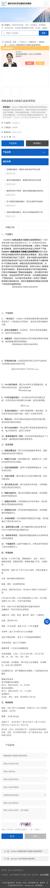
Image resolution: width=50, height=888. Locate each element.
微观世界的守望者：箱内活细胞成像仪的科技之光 (26, 191)
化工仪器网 (44, 875)
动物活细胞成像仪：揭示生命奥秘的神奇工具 (24, 212)
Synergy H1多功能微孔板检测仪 (23, 859)
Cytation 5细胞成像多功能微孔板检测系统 (26, 851)
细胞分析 (32, 42)
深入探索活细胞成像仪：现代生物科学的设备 (24, 201)
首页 (15, 42)
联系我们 (37, 143)
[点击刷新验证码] (25, 824)
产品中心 (23, 42)
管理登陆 (38, 885)
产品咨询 (13, 143)
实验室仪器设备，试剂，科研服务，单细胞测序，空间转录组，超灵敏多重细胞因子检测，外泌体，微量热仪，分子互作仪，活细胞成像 (24, 28)
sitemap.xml (29, 885)
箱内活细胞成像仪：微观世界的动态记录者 (23, 180)
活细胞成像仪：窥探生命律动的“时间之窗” (23, 169)
